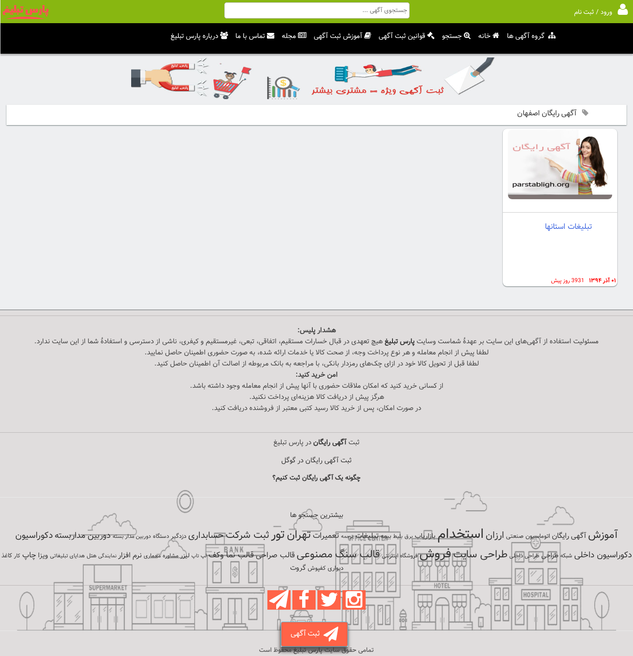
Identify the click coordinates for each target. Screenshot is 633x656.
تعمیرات (326, 536)
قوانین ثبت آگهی (402, 36)
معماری (152, 556)
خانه (484, 36)
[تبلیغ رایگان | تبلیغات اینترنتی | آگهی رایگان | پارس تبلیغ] (25, 17)
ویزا (43, 555)
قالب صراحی (275, 555)
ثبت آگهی (307, 634)
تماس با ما (250, 36)
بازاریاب (425, 536)
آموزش (603, 535)
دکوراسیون (34, 535)
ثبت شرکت (247, 535)
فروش (435, 554)
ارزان (495, 535)
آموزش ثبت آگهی (338, 36)
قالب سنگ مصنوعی (338, 555)
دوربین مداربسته (83, 535)
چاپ (29, 555)
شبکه (566, 556)
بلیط (398, 536)
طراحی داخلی (524, 556)
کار (17, 556)
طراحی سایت (480, 555)
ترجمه (347, 537)
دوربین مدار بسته (132, 536)
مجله (289, 36)
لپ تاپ (199, 556)
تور (278, 534)
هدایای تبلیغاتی (67, 556)
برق (409, 536)
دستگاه (161, 536)
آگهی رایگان (569, 536)
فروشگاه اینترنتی (400, 556)
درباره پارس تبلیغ (194, 36)
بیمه (385, 536)
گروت (298, 568)
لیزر (185, 556)
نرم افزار (130, 555)
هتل (91, 556)
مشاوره (170, 556)
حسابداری (206, 535)
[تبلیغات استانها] (560, 197)
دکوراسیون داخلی (603, 555)
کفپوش (317, 568)
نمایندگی (107, 556)
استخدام (460, 534)
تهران (299, 535)
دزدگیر (178, 536)
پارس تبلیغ (400, 341)
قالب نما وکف (231, 555)
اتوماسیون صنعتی (528, 536)
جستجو (452, 36)
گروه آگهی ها (525, 36)
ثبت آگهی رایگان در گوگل (316, 460)
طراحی (549, 555)
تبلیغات (367, 536)
